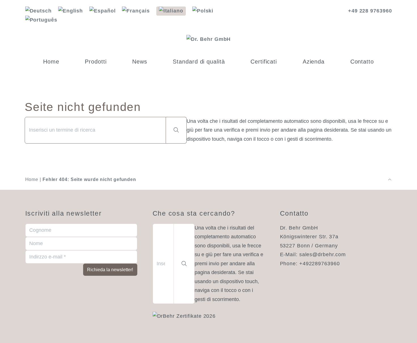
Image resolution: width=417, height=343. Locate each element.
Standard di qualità (199, 61)
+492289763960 (319, 263)
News (139, 61)
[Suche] (176, 130)
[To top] (389, 180)
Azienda (314, 61)
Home (51, 61)
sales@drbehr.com (322, 254)
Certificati (263, 61)
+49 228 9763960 (370, 11)
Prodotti (95, 61)
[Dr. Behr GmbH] (208, 39)
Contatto (362, 61)
